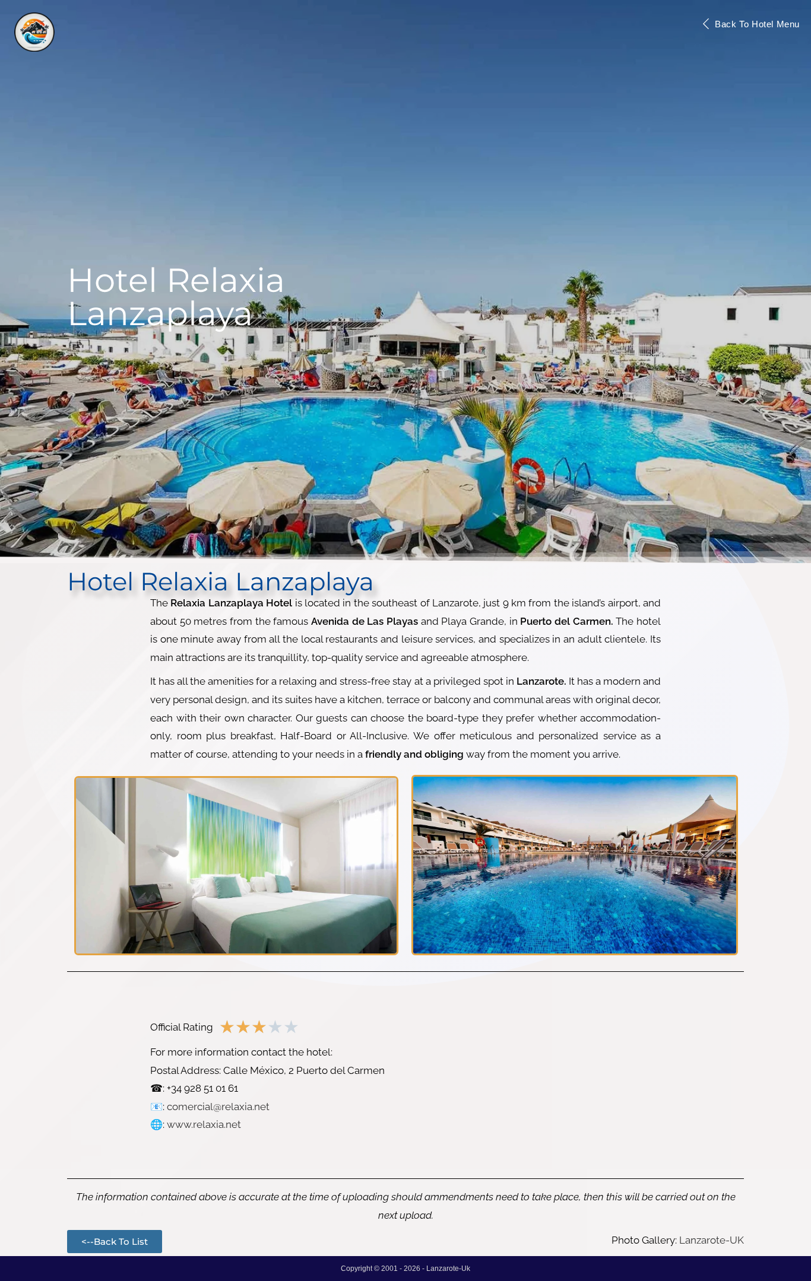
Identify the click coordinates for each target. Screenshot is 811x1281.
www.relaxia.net (204, 1124)
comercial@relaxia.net (218, 1106)
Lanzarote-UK (711, 1240)
